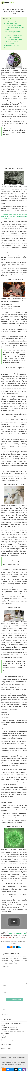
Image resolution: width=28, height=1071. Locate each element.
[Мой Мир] (14, 947)
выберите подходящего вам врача (17, 933)
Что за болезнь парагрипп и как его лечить (14, 1040)
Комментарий (6, 966)
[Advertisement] (14, 152)
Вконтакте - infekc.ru (6, 1048)
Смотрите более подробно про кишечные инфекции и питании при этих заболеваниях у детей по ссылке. (14, 216)
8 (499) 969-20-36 (6, 937)
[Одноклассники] (11, 947)
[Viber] (24, 1069)
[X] (17, 947)
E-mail (5, 992)
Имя (4, 985)
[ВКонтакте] (8, 947)
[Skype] (19, 947)
